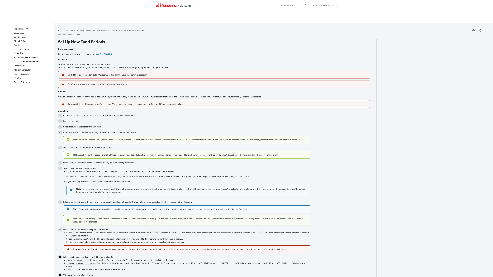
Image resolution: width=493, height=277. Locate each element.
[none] (480, 30)
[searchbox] (304, 5)
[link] (174, 5)
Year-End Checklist (103, 54)
